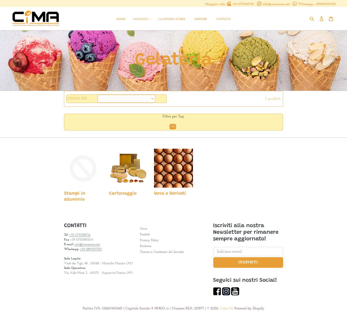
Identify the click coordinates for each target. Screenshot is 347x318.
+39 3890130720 (91, 249)
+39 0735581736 (243, 4)
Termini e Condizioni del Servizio (162, 252)
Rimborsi (145, 246)
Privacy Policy (149, 240)
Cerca (143, 228)
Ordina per (76, 99)
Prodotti (145, 234)
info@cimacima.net (276, 4)
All (172, 126)
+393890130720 (325, 4)
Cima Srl (226, 308)
